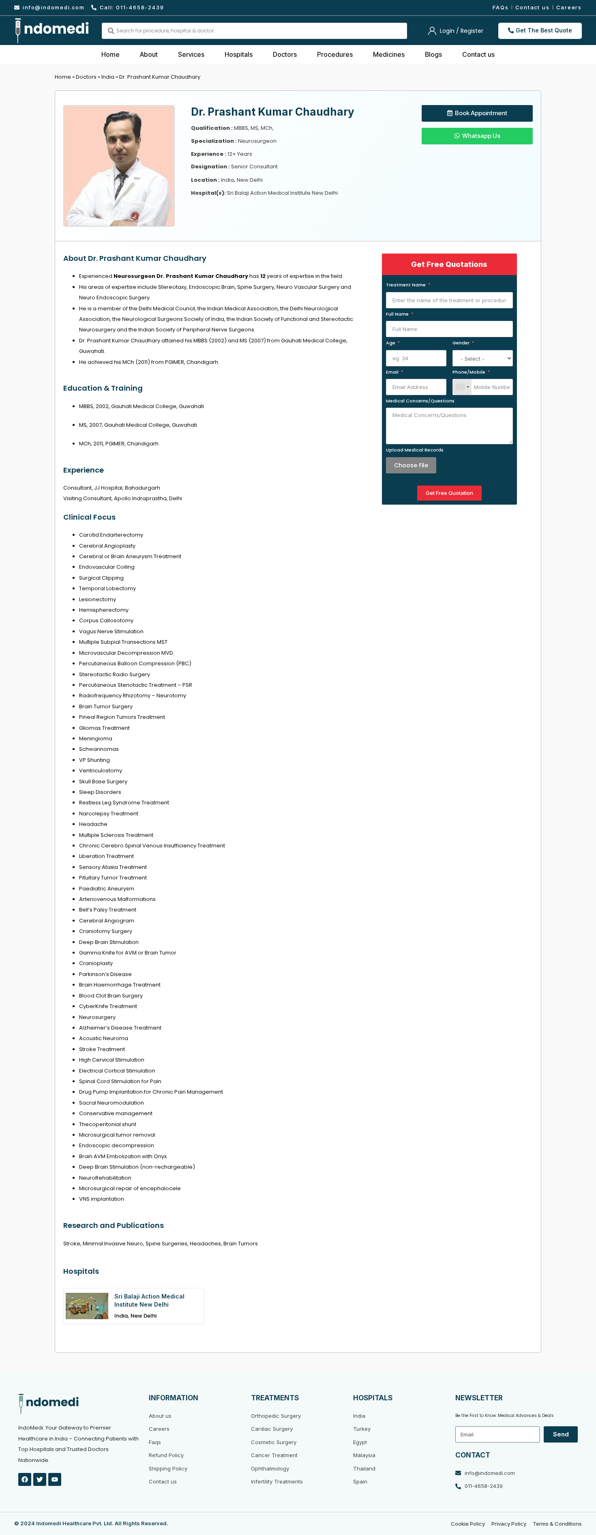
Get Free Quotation (449, 493)
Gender (461, 342)
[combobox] (462, 387)
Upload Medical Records (415, 449)
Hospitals (239, 54)
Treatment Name (406, 284)
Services (191, 54)
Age (390, 342)
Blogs (433, 54)
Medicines (389, 54)
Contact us (478, 54)
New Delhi (144, 1316)
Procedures (335, 54)
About (149, 54)
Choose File (411, 465)
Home (110, 54)
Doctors (285, 54)
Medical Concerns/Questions (420, 400)
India (107, 77)
